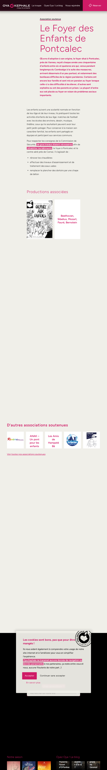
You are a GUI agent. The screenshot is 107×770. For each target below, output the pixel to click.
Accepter (29, 675)
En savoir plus (33, 682)
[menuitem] (36, 5)
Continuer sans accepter (52, 675)
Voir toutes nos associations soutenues (26, 454)
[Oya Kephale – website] (16, 5)
